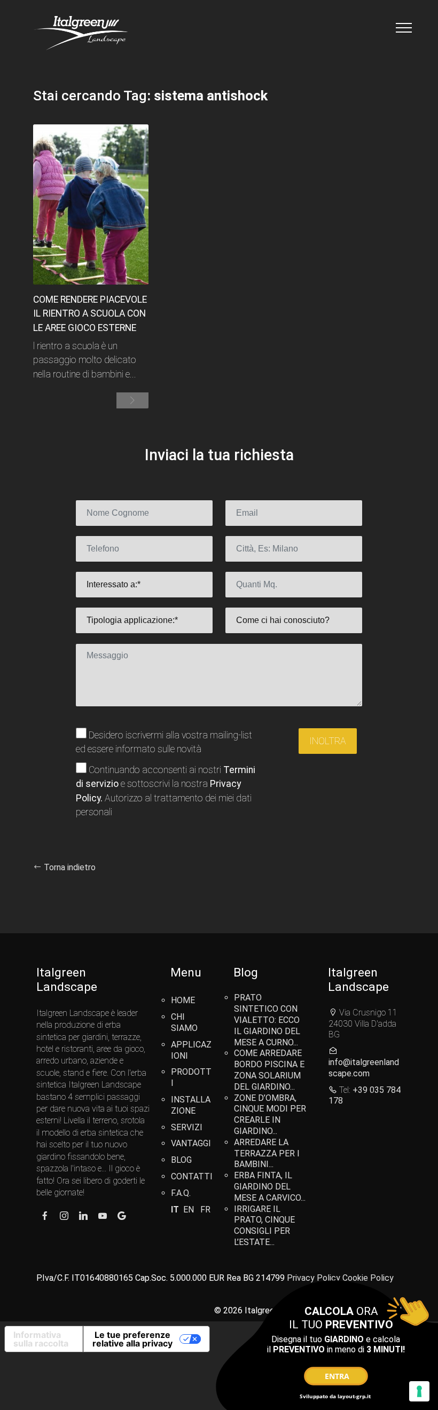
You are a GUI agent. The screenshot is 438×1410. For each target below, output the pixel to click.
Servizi (186, 1127)
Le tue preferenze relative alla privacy (132, 1339)
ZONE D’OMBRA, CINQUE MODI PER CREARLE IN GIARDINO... (270, 1114)
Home (183, 1000)
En (188, 1209)
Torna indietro (69, 867)
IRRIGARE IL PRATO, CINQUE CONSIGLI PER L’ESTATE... (264, 1225)
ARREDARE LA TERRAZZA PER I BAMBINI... (267, 1153)
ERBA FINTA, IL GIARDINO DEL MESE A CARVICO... (270, 1186)
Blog (181, 1160)
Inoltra (327, 741)
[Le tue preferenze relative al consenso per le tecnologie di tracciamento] (419, 1391)
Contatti (192, 1176)
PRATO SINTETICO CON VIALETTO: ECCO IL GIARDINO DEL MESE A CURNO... (267, 1019)
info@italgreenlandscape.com (363, 1067)
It (175, 1209)
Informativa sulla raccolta (40, 1339)
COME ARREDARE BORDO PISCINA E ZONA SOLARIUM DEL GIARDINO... (269, 1069)
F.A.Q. (181, 1193)
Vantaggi (191, 1143)
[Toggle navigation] (404, 27)
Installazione (190, 1105)
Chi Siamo (184, 1022)
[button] (132, 400)
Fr (205, 1209)
